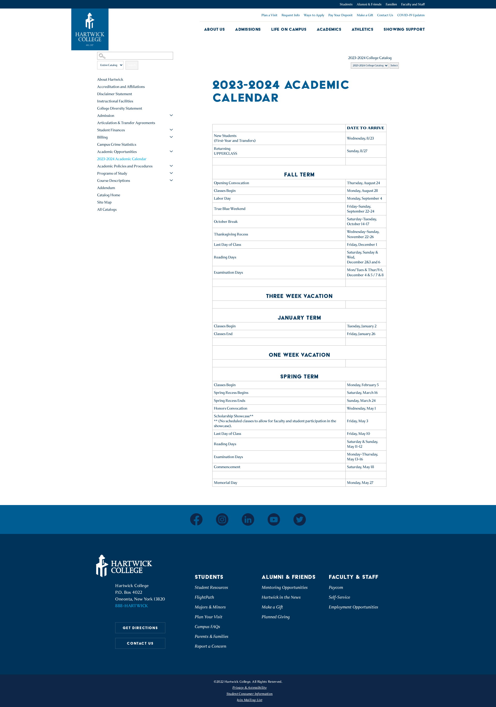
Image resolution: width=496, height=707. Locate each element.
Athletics (362, 29)
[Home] (125, 566)
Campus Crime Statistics (116, 144)
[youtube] (274, 519)
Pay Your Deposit (340, 15)
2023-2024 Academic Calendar (121, 159)
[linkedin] (248, 519)
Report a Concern (210, 646)
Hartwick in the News (281, 597)
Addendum (106, 188)
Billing (102, 137)
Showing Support (404, 29)
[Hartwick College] (90, 29)
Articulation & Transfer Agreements (126, 123)
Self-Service (339, 597)
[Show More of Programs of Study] (171, 173)
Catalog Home (108, 195)
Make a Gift (365, 15)
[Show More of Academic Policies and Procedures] (171, 166)
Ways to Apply (314, 15)
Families (391, 4)
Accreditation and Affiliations (121, 87)
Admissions (248, 29)
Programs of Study (112, 173)
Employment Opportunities (353, 607)
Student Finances (111, 130)
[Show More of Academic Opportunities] (171, 151)
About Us (214, 29)
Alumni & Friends (369, 4)
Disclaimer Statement (114, 94)
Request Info (291, 15)
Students (346, 4)
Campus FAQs (207, 626)
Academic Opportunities (117, 152)
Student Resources (211, 587)
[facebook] (196, 519)
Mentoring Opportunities (285, 587)
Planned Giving (276, 617)
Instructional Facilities (115, 101)
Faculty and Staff (413, 4)
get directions (140, 628)
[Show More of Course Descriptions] (171, 180)
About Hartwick (110, 79)
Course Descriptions (113, 180)
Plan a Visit (269, 15)
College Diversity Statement (119, 108)
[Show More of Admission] (171, 115)
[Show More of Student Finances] (171, 130)
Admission (105, 115)
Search (132, 65)
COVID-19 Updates (411, 15)
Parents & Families (211, 636)
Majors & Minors (210, 607)
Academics (329, 29)
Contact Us (385, 15)
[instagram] (222, 519)
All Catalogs (107, 209)
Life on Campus (288, 29)
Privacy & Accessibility (250, 687)
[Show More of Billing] (171, 137)
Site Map (104, 202)
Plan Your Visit (208, 617)
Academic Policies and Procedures (124, 166)
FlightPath (204, 597)
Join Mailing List (249, 700)
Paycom (336, 587)
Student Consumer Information (250, 694)
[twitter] (299, 519)
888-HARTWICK (131, 605)
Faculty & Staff (354, 577)
